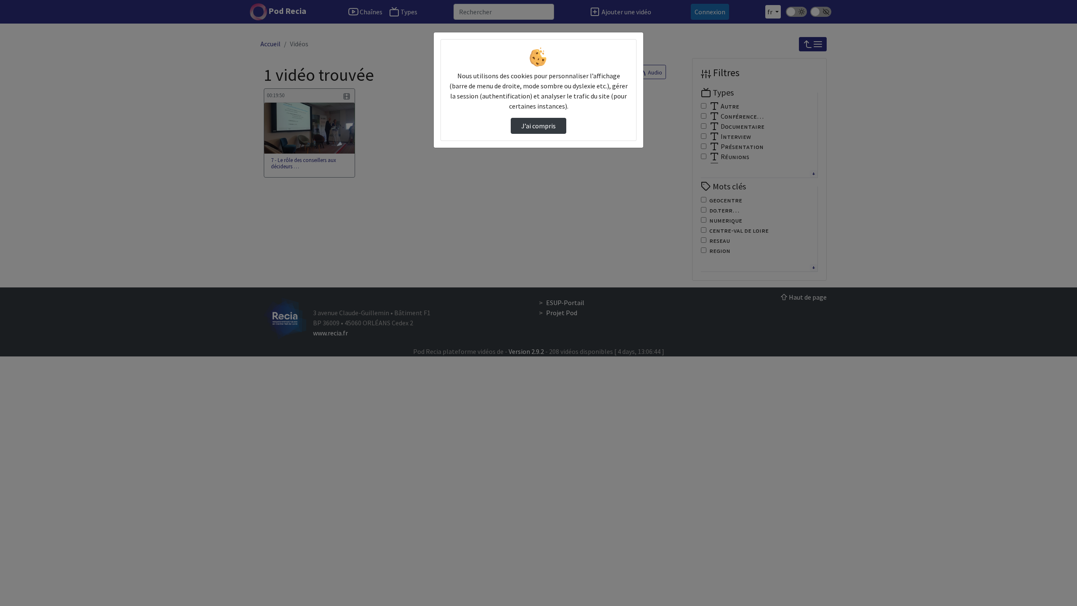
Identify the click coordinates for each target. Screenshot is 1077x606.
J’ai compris (538, 126)
